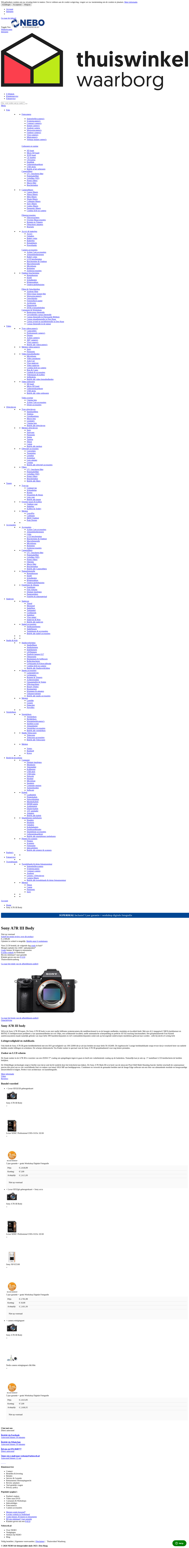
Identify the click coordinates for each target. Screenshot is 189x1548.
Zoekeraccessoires (34, 271)
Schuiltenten (32, 280)
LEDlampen (32, 652)
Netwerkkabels (33, 799)
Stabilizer (30, 615)
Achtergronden (33, 680)
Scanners (30, 843)
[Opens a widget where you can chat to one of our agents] (179, 1543)
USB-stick (31, 772)
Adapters (30, 813)
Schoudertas (32, 490)
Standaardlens (32, 412)
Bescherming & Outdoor (37, 261)
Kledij (29, 278)
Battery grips (32, 238)
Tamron (30, 439)
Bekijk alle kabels (34, 815)
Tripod (29, 603)
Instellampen (32, 650)
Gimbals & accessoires (36, 372)
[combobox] (13, 103)
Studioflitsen (32, 645)
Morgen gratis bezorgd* (16, 1512)
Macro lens (31, 418)
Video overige (27, 398)
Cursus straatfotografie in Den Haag (41, 319)
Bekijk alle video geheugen (38, 393)
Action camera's (33, 338)
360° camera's (32, 340)
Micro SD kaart (33, 153)
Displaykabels (32, 809)
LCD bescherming (34, 259)
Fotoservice (11, 98)
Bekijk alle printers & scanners (39, 850)
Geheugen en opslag (30, 146)
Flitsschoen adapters (35, 224)
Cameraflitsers (27, 190)
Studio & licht (11, 640)
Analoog (30, 873)
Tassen (9, 483)
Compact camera (33, 871)
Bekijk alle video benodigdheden (40, 379)
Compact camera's (34, 123)
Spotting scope (33, 724)
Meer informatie (130, 2)
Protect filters (32, 180)
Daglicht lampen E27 (35, 654)
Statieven (10, 599)
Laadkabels (31, 795)
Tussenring (31, 453)
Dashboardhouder (34, 829)
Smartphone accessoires (36, 832)
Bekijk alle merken (34, 446)
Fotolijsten (31, 587)
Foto (8, 110)
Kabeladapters (32, 827)
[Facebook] (1, 1462)
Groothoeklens (33, 416)
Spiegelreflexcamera (35, 866)
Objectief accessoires (30, 449)
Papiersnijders (32, 594)
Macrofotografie (33, 264)
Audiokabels (32, 806)
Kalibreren (31, 769)
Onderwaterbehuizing (35, 284)
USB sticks (31, 167)
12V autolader (32, 811)
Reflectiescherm (33, 661)
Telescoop (31, 735)
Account (9, 9)
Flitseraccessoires (29, 215)
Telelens (30, 414)
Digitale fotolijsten (34, 592)
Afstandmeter (32, 726)
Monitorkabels (32, 802)
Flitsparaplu (31, 657)
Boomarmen (32, 689)
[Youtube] (2, 1462)
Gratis (3, 950)
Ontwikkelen (32, 298)
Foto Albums (32, 589)
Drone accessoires (34, 405)
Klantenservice (12, 96)
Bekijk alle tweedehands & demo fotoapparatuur (46, 880)
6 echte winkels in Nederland (18, 1514)
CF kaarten (31, 157)
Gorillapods (31, 613)
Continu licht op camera (36, 211)
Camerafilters (27, 171)
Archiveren (31, 303)
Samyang (30, 432)
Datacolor (31, 705)
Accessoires (11, 525)
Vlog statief (32, 617)
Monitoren (31, 765)
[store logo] (28, 27)
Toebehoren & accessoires (37, 631)
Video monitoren (33, 358)
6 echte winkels (7, 952)
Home (8, 905)
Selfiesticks (31, 377)
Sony (29, 349)
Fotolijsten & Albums (30, 585)
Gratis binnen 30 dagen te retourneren (21, 1517)
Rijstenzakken (32, 282)
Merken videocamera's (31, 347)
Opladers (30, 236)
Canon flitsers (32, 192)
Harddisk (30, 162)
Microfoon (31, 781)
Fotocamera (26, 114)
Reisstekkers (32, 243)
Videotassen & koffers (36, 375)
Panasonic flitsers (34, 208)
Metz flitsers (32, 197)
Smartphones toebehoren (32, 818)
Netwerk (30, 776)
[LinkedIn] (5, 1462)
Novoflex (30, 707)
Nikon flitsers (32, 194)
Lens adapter (32, 460)
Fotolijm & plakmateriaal (37, 596)
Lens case (31, 497)
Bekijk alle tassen (34, 499)
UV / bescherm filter (35, 174)
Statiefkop (31, 608)
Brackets (30, 227)
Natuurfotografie (28, 571)
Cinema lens (32, 400)
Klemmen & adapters (35, 691)
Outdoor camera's (34, 132)
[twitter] (3, 1462)
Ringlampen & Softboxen (37, 659)
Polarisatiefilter (33, 176)
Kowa (29, 753)
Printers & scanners (29, 839)
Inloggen (9, 11)
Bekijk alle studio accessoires (38, 696)
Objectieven (11, 407)
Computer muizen (34, 785)
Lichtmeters (31, 675)
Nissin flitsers (32, 199)
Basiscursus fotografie (36, 312)
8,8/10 (27, 1521)
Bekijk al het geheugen (36, 169)
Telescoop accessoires (35, 737)
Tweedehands (11, 862)
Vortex (29, 748)
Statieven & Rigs (33, 620)
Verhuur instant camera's (37, 139)
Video (8, 326)
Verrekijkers (11, 712)
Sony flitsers (32, 204)
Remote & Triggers (34, 677)
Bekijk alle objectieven (36, 425)
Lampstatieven (33, 673)
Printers (30, 841)
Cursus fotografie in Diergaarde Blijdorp (43, 317)
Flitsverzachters (33, 217)
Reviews (4, 1078)
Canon (29, 444)
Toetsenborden (33, 788)
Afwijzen (27, 5)
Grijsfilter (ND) (33, 178)
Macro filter (31, 183)
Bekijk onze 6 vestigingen (37, 941)
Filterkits (30, 562)
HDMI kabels (32, 804)
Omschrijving (6, 1020)
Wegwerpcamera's (34, 130)
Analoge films (32, 291)
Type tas (25, 486)
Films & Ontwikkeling (31, 289)
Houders (30, 820)
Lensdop (30, 455)
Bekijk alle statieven (35, 622)
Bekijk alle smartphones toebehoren (41, 836)
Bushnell (30, 751)
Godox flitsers (32, 206)
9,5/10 (22, 957)
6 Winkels (10, 94)
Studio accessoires (29, 670)
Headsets (30, 822)
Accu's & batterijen (29, 231)
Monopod (31, 606)
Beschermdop (32, 185)
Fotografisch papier (34, 301)
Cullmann (31, 516)
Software (30, 790)
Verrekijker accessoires (36, 728)
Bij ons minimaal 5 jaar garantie (19, 1519)
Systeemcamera (33, 869)
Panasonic (31, 351)
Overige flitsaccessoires (36, 220)
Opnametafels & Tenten (36, 682)
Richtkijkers (32, 719)
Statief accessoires (29, 624)
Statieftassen (32, 629)
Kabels (24, 792)
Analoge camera (33, 128)
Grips (29, 534)
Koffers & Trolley (34, 509)
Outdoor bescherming (30, 273)
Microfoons (31, 266)
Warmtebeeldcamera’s (35, 721)
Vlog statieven (32, 363)
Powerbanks (32, 245)
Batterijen (31, 241)
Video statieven (33, 365)
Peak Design (32, 520)
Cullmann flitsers (33, 201)
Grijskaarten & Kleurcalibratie (39, 663)
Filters (24, 467)
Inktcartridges (32, 848)
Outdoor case (32, 504)
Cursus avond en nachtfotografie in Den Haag (45, 321)
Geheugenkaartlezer (35, 164)
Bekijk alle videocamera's (37, 345)
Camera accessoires (29, 250)
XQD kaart (31, 155)
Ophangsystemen (34, 693)
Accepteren (17, 5)
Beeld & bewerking (14, 758)
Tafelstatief (31, 610)
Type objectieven (28, 409)
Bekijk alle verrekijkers (36, 730)
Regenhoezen (32, 275)
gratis (33, 945)
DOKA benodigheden (36, 308)
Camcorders (32, 331)
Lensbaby (31, 421)
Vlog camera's (32, 135)
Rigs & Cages (32, 370)
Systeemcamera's (33, 121)
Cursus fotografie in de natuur (39, 324)
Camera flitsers (33, 878)
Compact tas (32, 488)
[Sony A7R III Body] (12, 1100)
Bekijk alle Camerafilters (37, 569)
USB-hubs (31, 774)
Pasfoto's (9, 852)
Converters (31, 451)
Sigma (29, 437)
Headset (30, 778)
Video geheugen (28, 382)
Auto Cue (31, 361)
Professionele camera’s (36, 333)
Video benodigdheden (30, 354)
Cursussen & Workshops (32, 310)
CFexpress (31, 160)
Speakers (30, 783)
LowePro (30, 513)
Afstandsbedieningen (35, 254)
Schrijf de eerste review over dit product (17, 937)
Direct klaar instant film (36, 294)
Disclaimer (40, 1541)
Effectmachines (33, 684)
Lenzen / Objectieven (35, 876)
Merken (25, 511)
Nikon (29, 442)
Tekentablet (31, 767)
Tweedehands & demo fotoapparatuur (37, 864)
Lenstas (30, 462)
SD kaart (30, 150)
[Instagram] (4, 1462)
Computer (26, 760)
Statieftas (30, 506)
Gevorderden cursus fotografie (39, 315)
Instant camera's (33, 126)
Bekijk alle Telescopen (36, 740)
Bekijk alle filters (33, 481)
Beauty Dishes (33, 687)
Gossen (30, 703)
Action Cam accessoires (36, 252)
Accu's (29, 234)
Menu (3, 106)
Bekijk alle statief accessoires (38, 633)
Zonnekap (31, 458)
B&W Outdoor (33, 518)
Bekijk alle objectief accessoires (39, 465)
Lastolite (30, 700)
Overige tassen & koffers (32, 502)
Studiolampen (32, 647)
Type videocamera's (30, 328)
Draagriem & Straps (35, 495)
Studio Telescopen (29, 733)
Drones (30, 335)
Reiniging (31, 268)
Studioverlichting (28, 643)
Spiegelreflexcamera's (35, 119)
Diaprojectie (32, 305)
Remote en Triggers (35, 222)
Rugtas (29, 492)
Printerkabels (32, 797)
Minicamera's (32, 137)
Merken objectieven (30, 428)
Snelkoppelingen (33, 626)
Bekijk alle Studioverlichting (38, 668)
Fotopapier (31, 845)
